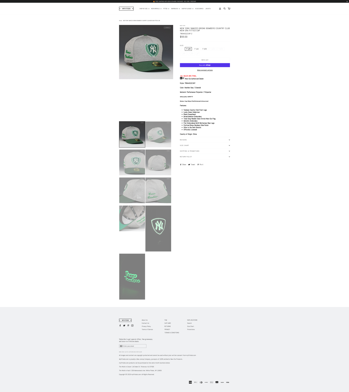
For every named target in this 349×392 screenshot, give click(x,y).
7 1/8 (188, 49)
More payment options (205, 70)
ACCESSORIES (199, 8)
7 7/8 (191, 53)
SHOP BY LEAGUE (187, 8)
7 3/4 (183, 53)
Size (182, 45)
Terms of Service (147, 329)
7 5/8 (221, 49)
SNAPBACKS (174, 8)
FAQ (166, 320)
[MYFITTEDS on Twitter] (124, 325)
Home (120, 20)
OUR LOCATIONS (192, 320)
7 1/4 (196, 49)
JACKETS (208, 8)
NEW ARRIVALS (155, 8)
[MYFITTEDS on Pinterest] (128, 325)
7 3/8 (204, 49)
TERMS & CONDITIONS (172, 333)
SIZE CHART (184, 145)
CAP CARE (168, 323)
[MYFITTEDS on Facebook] (120, 325)
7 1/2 (212, 49)
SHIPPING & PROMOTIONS (189, 151)
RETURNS (168, 326)
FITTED (165, 8)
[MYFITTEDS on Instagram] (132, 325)
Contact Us (145, 323)
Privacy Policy (146, 326)
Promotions (191, 329)
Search (189, 323)
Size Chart (190, 326)
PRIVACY (167, 329)
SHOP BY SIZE (144, 8)
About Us (145, 320)
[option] (146, 52)
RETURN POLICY (186, 157)
